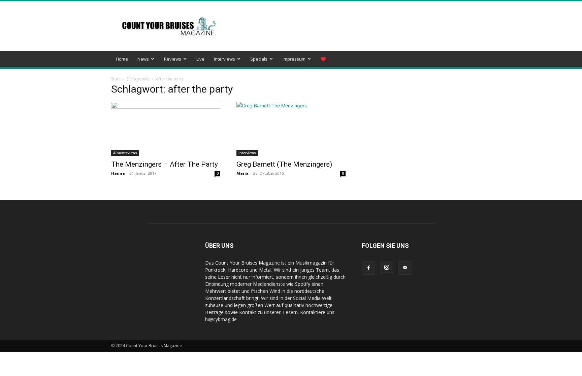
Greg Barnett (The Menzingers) (284, 164)
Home (122, 59)
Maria (242, 173)
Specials (258, 59)
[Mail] (405, 268)
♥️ (323, 59)
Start (115, 79)
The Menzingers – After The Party (164, 164)
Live (200, 59)
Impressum (294, 59)
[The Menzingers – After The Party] (165, 129)
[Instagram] (386, 267)
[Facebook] (368, 268)
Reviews (172, 59)
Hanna (118, 173)
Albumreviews (125, 152)
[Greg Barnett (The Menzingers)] (291, 129)
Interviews (224, 59)
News (143, 59)
